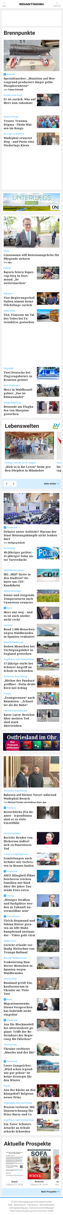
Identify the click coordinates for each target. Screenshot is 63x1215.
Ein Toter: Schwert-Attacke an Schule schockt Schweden (18, 1127)
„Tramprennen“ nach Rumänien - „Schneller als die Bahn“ (19, 701)
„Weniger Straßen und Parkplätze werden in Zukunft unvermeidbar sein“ (18, 905)
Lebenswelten (22, 426)
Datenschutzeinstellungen (41, 1208)
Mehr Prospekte (49, 1191)
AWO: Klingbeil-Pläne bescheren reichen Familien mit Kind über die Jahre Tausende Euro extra (19, 883)
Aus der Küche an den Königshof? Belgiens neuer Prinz (20, 1093)
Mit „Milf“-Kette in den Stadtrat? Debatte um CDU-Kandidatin (17, 579)
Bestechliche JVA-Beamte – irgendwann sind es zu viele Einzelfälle (19, 817)
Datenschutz (20, 1204)
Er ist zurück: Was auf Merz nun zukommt (20, 101)
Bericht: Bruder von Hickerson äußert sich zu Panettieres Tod (18, 843)
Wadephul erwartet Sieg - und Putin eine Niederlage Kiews (19, 141)
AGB (10, 1204)
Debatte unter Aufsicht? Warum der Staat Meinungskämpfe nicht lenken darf (30, 535)
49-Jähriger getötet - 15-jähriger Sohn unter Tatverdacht (19, 556)
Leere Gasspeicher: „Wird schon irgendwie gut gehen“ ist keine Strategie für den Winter (18, 1073)
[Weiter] (13, 484)
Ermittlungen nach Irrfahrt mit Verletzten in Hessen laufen (19, 861)
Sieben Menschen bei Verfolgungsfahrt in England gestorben (19, 650)
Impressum (32, 1204)
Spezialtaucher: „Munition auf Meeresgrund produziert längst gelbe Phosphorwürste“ (30, 82)
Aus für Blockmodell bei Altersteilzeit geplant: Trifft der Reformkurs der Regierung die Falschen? (19, 1031)
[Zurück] (7, 484)
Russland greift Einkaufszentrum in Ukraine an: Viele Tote (18, 988)
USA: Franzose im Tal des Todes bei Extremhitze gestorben (19, 318)
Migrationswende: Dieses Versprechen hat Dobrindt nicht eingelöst (18, 1009)
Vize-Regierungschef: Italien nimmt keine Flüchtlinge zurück (19, 301)
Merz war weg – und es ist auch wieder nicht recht (18, 615)
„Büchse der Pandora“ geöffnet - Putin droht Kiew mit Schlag (19, 684)
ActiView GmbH (45, 1211)
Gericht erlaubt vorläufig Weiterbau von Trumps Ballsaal (19, 948)
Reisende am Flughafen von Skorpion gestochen (19, 410)
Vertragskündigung (18, 1208)
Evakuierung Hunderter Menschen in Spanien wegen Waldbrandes (18, 967)
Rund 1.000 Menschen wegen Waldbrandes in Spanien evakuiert (19, 632)
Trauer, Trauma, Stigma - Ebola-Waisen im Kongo (18, 124)
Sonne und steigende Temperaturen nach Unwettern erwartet (19, 598)
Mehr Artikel (50, 483)
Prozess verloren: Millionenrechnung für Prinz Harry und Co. (19, 1110)
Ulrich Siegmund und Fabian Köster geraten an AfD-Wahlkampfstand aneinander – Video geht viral (19, 928)
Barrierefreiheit (47, 1204)
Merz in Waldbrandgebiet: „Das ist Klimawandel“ (18, 393)
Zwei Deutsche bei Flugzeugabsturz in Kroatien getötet (18, 376)
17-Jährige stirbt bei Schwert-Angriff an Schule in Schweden (18, 667)
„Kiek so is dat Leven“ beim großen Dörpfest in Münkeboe (28, 468)
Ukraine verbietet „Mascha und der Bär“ (19, 1050)
